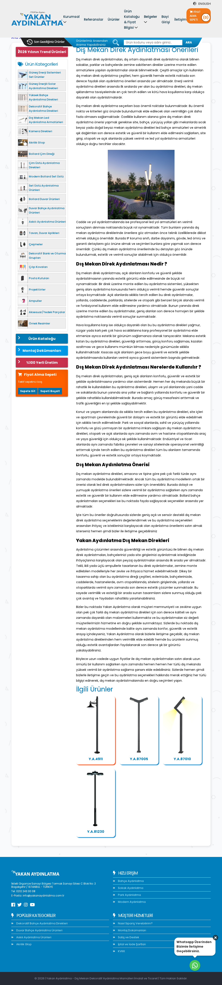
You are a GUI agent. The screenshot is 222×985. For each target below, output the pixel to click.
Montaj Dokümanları (42, 350)
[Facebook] (13, 905)
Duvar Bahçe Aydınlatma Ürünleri (39, 930)
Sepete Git (27, 391)
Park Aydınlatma (129, 895)
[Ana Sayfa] (37, 19)
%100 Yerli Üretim (42, 362)
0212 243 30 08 (25, 891)
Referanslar (93, 19)
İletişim (180, 19)
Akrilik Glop (24, 944)
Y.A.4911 (96, 758)
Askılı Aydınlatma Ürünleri (33, 937)
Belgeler (150, 16)
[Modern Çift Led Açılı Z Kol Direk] (182, 725)
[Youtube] (32, 905)
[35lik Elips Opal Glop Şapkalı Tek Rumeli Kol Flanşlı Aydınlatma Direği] (95, 725)
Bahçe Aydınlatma (130, 881)
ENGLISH (204, 3)
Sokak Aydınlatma (130, 888)
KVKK (121, 951)
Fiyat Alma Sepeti (199, 16)
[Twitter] (19, 905)
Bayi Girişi (166, 19)
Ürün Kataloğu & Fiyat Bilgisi (132, 19)
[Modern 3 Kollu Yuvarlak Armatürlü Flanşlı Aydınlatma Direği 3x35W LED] (95, 797)
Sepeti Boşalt (50, 391)
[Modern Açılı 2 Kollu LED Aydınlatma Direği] (138, 725)
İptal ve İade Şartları (131, 944)
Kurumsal (71, 16)
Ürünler (114, 19)
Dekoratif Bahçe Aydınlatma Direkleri (42, 923)
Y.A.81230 (95, 831)
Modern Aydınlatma (131, 902)
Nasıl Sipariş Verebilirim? (135, 923)
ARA (189, 42)
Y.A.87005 (139, 758)
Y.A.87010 (182, 758)
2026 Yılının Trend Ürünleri (42, 51)
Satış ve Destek (128, 937)
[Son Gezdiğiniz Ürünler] (46, 42)
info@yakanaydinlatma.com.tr (43, 895)
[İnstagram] (26, 905)
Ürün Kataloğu (42, 338)
